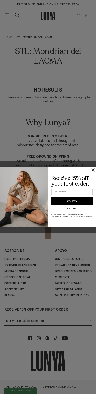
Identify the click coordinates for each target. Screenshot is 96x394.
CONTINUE (72, 201)
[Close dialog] (93, 170)
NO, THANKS (71, 208)
